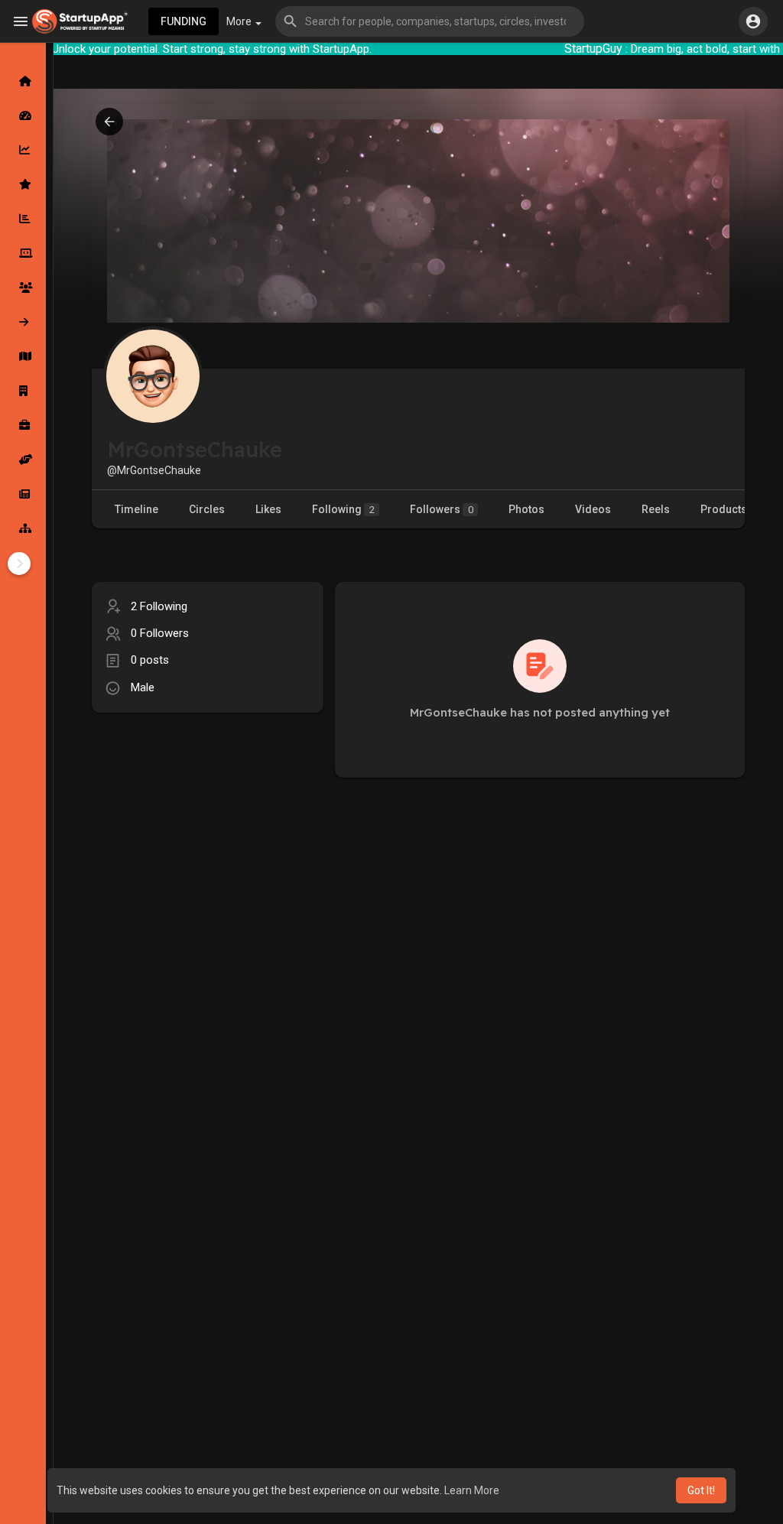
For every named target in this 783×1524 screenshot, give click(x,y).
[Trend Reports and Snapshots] (23, 494)
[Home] (23, 81)
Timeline (136, 509)
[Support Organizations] (23, 459)
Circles (207, 509)
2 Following (159, 606)
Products (723, 509)
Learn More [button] (471, 1490)
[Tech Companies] (23, 253)
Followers (441, 509)
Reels (656, 509)
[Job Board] (23, 425)
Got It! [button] (701, 1490)
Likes (268, 509)
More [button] (240, 21)
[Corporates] (23, 390)
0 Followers (160, 633)
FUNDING (183, 21)
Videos (593, 509)
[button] (429, 21)
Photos (526, 509)
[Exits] (23, 321)
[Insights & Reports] (23, 218)
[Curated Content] (23, 184)
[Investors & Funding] (23, 287)
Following (343, 509)
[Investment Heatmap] (23, 356)
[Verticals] (23, 528)
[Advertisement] (207, 831)
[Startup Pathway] (23, 149)
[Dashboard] (23, 115)
